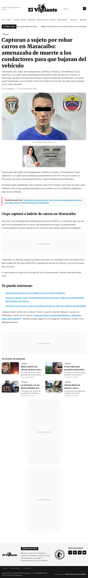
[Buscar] (84, 8)
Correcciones (27, 568)
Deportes (53, 20)
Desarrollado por (70, 574)
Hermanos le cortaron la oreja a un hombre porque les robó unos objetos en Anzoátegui (46, 306)
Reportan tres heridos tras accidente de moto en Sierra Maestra (35, 293)
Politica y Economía (43, 20)
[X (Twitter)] (80, 552)
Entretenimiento (62, 20)
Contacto (5, 568)
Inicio (3, 19)
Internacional (31, 20)
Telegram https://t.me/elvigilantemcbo (51, 315)
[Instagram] (75, 552)
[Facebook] (70, 552)
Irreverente (83, 19)
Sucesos (16, 20)
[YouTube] (84, 552)
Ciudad (9, 20)
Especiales (73, 20)
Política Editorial (15, 568)
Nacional (23, 20)
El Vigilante (9, 89)
